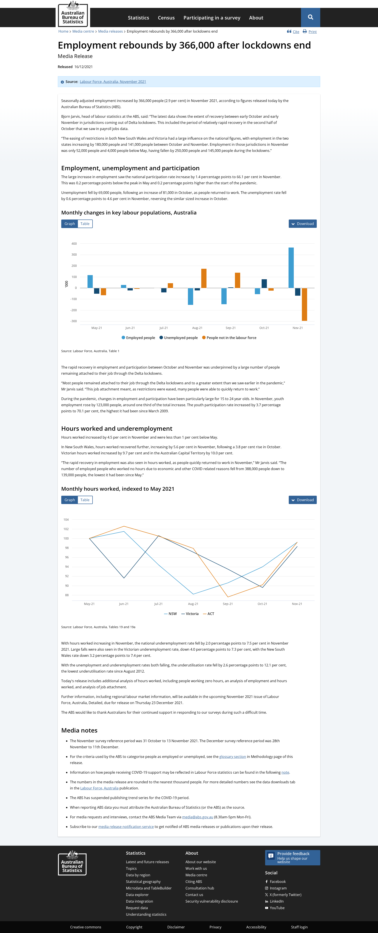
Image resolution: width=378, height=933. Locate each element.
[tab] (70, 224)
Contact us (194, 894)
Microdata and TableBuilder (149, 888)
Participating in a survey (212, 17)
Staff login (299, 927)
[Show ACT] (208, 617)
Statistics (138, 17)
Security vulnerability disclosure (212, 901)
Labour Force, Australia (99, 788)
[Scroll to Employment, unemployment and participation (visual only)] (204, 169)
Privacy (215, 927)
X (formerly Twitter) (285, 894)
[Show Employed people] (138, 341)
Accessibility (256, 927)
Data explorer (137, 894)
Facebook (278, 881)
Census (166, 17)
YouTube (277, 907)
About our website (201, 861)
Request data (137, 907)
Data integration (139, 901)
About (256, 17)
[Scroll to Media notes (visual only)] (102, 731)
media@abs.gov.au (197, 817)
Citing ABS (194, 881)
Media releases (110, 31)
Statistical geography (143, 881)
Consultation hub (200, 888)
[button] (310, 17)
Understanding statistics (146, 914)
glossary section (232, 756)
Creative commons (85, 927)
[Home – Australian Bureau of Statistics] (72, 863)
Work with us (196, 868)
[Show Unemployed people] (178, 341)
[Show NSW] (170, 617)
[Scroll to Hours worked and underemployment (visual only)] (177, 429)
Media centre (83, 31)
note (285, 772)
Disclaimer (176, 927)
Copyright (134, 927)
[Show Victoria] (190, 617)
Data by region (138, 875)
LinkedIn (277, 901)
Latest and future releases (147, 861)
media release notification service (126, 826)
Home (63, 31)
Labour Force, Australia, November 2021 (113, 81)
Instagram (278, 888)
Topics (131, 868)
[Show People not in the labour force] (229, 341)
